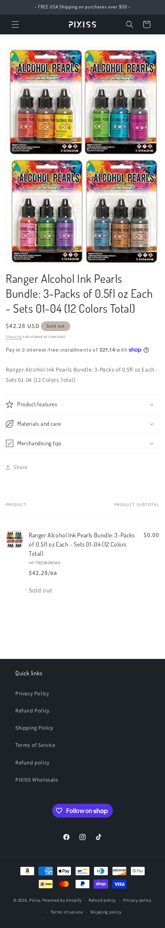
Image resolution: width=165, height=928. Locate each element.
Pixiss (35, 900)
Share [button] (20, 467)
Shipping (14, 336)
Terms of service (67, 912)
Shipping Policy (34, 727)
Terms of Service (35, 744)
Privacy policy (137, 900)
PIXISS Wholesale (36, 779)
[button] (15, 24)
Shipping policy (106, 912)
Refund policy (32, 762)
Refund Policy (32, 710)
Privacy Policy (32, 693)
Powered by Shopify (62, 900)
